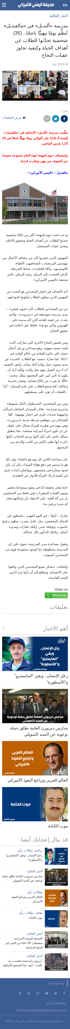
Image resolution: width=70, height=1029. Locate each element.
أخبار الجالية (59, 16)
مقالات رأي (25, 850)
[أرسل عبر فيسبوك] (64, 118)
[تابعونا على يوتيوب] (46, 993)
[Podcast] (20, 993)
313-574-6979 (55, 1003)
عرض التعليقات (12, 117)
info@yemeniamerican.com (41, 1010)
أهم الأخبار (55, 628)
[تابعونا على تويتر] (55, 993)
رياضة (39, 850)
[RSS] (28, 993)
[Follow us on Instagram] (37, 993)
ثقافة (39, 913)
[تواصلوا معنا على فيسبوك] (64, 993)
